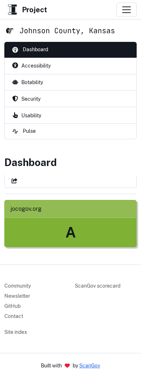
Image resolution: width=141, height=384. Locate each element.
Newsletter (17, 296)
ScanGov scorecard (97, 286)
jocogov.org (26, 208)
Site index (15, 332)
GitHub (12, 306)
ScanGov (89, 365)
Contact (13, 316)
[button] (14, 181)
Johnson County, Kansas (67, 30)
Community (17, 286)
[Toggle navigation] (126, 10)
